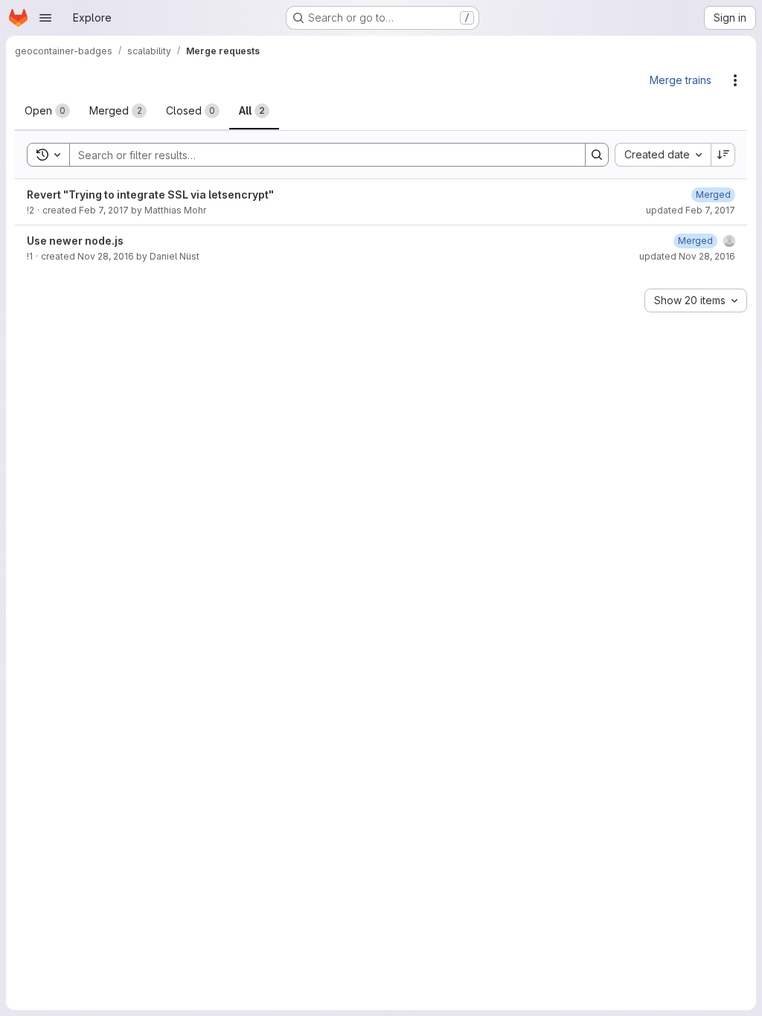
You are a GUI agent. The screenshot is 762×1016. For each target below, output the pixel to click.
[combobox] (663, 155)
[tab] (47, 110)
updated (690, 210)
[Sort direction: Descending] (723, 155)
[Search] (597, 155)
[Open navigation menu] (45, 18)
